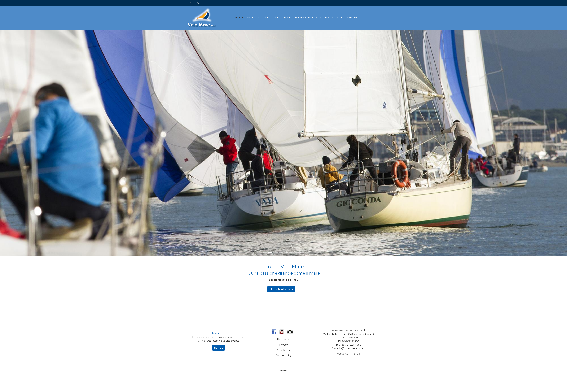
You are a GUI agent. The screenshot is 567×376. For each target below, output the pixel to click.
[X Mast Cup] (270, 251)
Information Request (281, 288)
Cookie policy (283, 354)
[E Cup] (275, 251)
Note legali (283, 338)
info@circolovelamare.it (351, 347)
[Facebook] (274, 330)
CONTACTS (327, 17)
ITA (189, 3)
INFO (250, 17)
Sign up (218, 346)
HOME (239, 17)
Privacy (283, 343)
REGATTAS (281, 17)
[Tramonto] (265, 251)
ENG (196, 3)
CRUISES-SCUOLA (304, 17)
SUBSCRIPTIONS (347, 17)
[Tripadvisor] (290, 330)
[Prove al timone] (286, 251)
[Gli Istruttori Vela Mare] (281, 251)
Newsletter (283, 349)
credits (283, 369)
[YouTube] (281, 330)
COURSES (264, 17)
